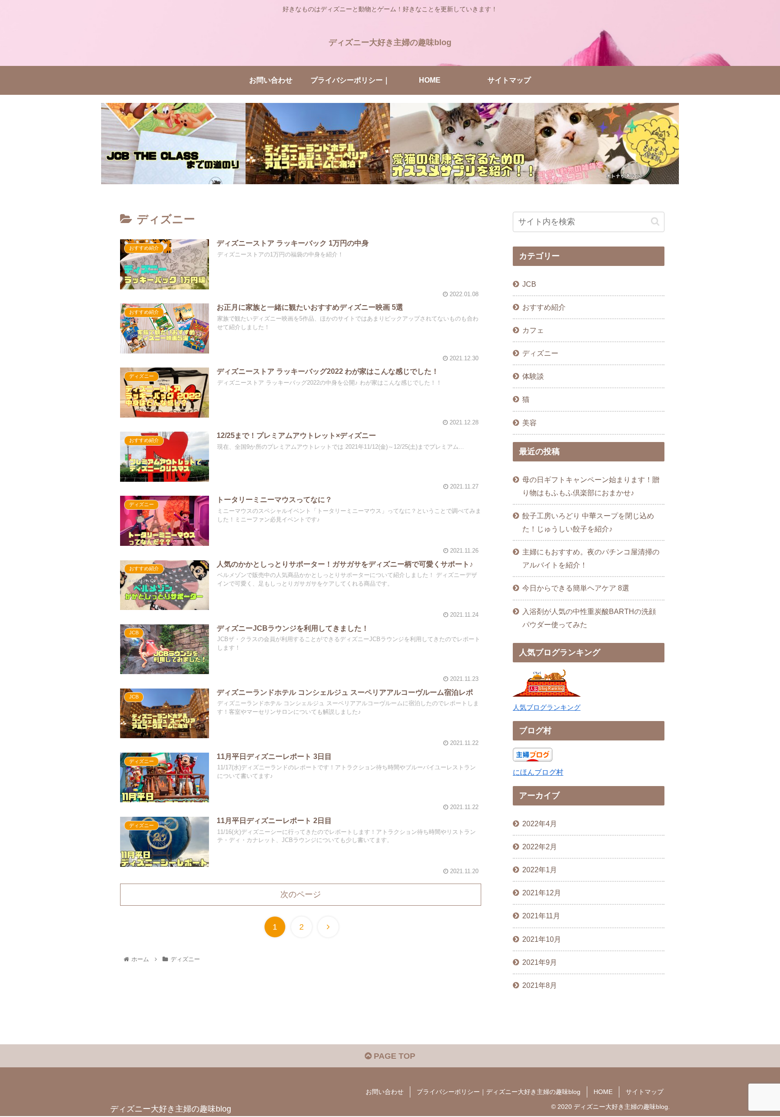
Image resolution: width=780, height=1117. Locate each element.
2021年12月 (541, 893)
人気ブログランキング (546, 707)
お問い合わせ (385, 1091)
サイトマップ (645, 1091)
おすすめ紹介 (544, 307)
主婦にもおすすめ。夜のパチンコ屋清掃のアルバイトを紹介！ (590, 558)
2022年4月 (539, 823)
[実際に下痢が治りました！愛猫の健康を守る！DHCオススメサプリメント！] (462, 143)
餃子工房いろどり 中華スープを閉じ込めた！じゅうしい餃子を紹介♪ (588, 522)
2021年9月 (539, 962)
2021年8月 (539, 985)
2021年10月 (541, 939)
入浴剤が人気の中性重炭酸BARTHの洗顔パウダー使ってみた (589, 617)
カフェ (533, 330)
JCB (529, 284)
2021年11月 (541, 916)
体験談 (533, 376)
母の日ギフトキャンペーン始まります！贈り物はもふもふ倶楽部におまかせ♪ (590, 486)
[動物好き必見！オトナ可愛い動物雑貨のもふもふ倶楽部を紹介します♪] (606, 143)
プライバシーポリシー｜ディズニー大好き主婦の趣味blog (498, 1091)
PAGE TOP (393, 1056)
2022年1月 (539, 870)
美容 (529, 423)
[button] (655, 221)
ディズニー (540, 353)
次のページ (300, 894)
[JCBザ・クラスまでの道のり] (173, 143)
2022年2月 (539, 846)
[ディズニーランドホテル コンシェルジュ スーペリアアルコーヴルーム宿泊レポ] (318, 143)
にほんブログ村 (538, 772)
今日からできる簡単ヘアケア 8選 (575, 588)
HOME (603, 1091)
